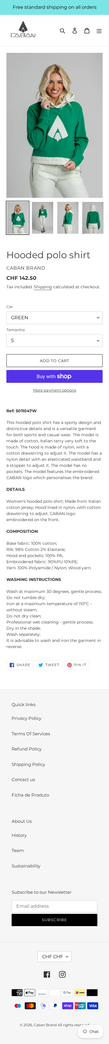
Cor (9, 306)
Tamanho (15, 329)
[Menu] (99, 30)
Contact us (23, 779)
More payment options (54, 390)
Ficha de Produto (30, 795)
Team (18, 850)
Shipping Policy (28, 764)
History (19, 835)
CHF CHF (52, 956)
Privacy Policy (26, 718)
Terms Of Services (31, 733)
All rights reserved (73, 1025)
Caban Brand (45, 1025)
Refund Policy (27, 749)
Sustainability (26, 866)
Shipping (43, 286)
